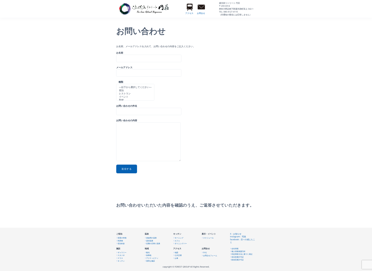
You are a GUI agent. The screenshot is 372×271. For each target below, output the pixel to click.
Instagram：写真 (238, 236)
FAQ (205, 253)
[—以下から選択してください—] (135, 87)
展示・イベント (209, 233)
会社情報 (234, 248)
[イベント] (135, 97)
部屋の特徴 (122, 238)
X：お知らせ (235, 233)
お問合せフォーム (210, 255)
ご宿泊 (119, 233)
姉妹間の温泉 (151, 238)
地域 (147, 248)
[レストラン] (135, 93)
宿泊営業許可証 (237, 257)
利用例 (120, 241)
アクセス (189, 13)
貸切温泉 (149, 241)
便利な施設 (150, 261)
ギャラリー (122, 252)
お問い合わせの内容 (126, 120)
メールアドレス (124, 67)
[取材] (135, 100)
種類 (119, 81)
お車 (176, 258)
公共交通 (178, 255)
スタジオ (121, 255)
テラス (120, 258)
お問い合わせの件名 (126, 105)
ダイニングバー (181, 243)
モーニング (179, 238)
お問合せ (201, 13)
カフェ (177, 241)
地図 (176, 252)
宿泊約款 (121, 243)
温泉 (147, 233)
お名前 (119, 52)
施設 (118, 248)
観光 (148, 252)
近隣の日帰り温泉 (153, 243)
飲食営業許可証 (237, 260)
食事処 (148, 255)
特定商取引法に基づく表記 (241, 254)
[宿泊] (135, 90)
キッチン (177, 233)
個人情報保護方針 (238, 251)
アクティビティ (152, 258)
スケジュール (208, 238)
